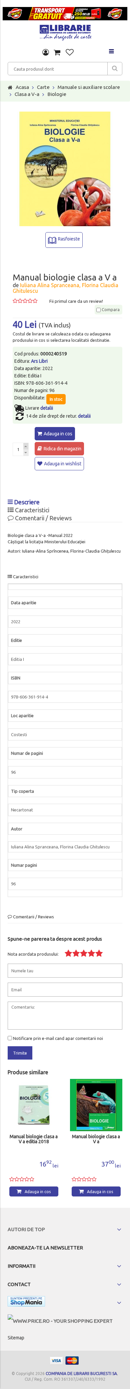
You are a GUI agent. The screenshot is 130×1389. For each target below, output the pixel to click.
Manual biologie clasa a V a (34, 1139)
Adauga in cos (58, 433)
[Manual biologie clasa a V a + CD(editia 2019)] (96, 1105)
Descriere (26, 502)
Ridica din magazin (62, 448)
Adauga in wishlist (62, 463)
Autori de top (26, 1229)
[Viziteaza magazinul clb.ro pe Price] (60, 1321)
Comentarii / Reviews (43, 518)
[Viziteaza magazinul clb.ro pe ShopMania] (26, 1302)
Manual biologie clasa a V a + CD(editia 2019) (96, 1139)
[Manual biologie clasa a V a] (34, 1105)
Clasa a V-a (27, 94)
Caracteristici (31, 510)
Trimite (20, 1053)
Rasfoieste (69, 238)
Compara (110, 309)
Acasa (22, 87)
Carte (43, 87)
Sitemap (16, 1337)
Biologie (56, 94)
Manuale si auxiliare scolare (89, 87)
